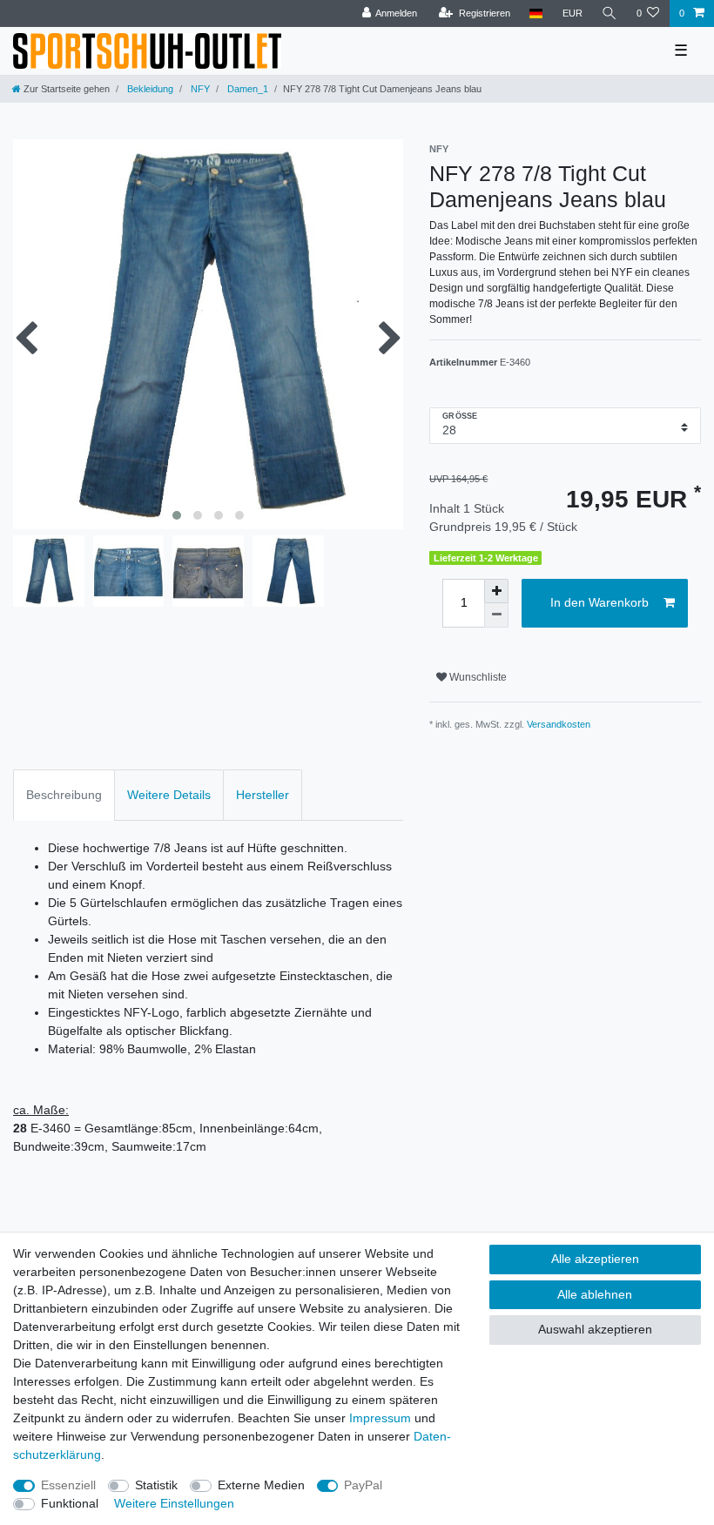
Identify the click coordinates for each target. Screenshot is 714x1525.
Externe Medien (261, 1485)
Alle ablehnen (594, 1294)
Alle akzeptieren (595, 1259)
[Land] (536, 13)
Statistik (156, 1485)
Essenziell (68, 1485)
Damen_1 (246, 89)
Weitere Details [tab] (169, 795)
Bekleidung (149, 89)
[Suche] (609, 13)
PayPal (363, 1485)
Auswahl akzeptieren (595, 1329)
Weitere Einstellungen (174, 1503)
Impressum (380, 1418)
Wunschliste (477, 677)
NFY (199, 89)
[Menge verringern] (496, 615)
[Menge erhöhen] (496, 591)
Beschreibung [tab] (64, 795)
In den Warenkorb (599, 602)
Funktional (69, 1503)
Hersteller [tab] (262, 795)
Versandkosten (558, 724)
